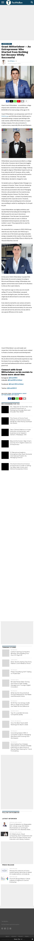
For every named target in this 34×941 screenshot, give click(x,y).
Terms (26, 936)
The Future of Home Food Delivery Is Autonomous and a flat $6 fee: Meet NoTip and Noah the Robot (21, 420)
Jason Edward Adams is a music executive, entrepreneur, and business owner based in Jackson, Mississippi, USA (20, 432)
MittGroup (15, 394)
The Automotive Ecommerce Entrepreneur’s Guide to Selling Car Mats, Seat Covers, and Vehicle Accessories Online (20, 466)
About (7, 936)
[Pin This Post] (18, 101)
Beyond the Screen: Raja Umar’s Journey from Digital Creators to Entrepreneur (21, 442)
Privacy (20, 936)
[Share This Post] (11, 101)
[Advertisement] (17, 22)
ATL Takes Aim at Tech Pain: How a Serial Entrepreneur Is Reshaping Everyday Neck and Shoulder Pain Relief (21, 409)
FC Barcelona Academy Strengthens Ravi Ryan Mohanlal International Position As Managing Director (21, 455)
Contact (13, 936)
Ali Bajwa (12, 61)
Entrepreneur (17, 393)
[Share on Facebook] (7, 101)
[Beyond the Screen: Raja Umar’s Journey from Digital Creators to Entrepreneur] (5, 443)
